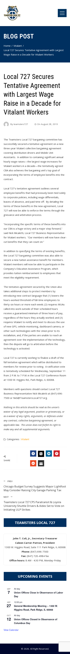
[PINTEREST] (57, 453)
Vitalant (25, 439)
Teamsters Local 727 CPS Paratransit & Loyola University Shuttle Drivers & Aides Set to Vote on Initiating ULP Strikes (34, 503)
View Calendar (11, 629)
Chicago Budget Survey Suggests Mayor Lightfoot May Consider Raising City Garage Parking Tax (35, 486)
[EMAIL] (41, 463)
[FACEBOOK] (33, 453)
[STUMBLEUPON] (33, 463)
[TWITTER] (41, 454)
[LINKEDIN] (49, 453)
